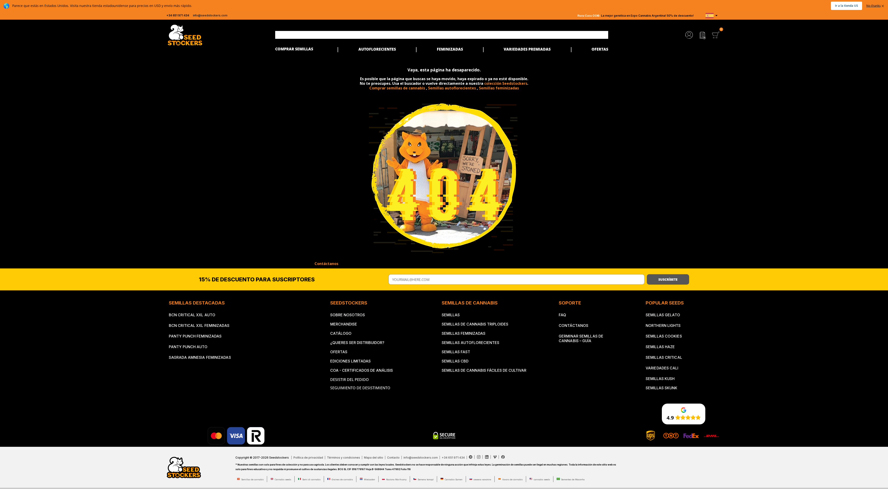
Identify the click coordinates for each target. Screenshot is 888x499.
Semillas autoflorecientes (452, 88)
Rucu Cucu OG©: (588, 15)
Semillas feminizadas (499, 88)
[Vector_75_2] (503, 457)
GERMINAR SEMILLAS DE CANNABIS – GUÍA (581, 338)
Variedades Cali (662, 368)
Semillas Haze (660, 346)
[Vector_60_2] (496, 457)
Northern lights (663, 325)
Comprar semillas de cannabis (397, 88)
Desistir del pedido (349, 379)
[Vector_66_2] (472, 457)
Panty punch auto (188, 346)
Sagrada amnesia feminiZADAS (200, 357)
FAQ (562, 315)
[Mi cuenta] (689, 35)
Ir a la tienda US (846, 5)
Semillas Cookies (664, 336)
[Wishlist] (702, 35)
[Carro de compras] (716, 35)
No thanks (873, 5)
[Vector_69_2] (480, 457)
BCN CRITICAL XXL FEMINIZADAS (199, 325)
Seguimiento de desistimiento (360, 387)
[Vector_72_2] (488, 457)
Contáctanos (326, 263)
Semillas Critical (664, 357)
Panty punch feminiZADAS (195, 336)
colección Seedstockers (505, 83)
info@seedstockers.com (210, 15)
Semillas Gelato (663, 315)
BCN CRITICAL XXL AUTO (192, 315)
